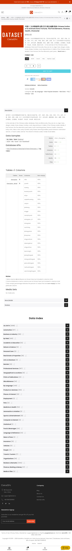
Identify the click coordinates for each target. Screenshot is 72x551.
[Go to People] (13, 449)
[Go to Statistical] (15, 424)
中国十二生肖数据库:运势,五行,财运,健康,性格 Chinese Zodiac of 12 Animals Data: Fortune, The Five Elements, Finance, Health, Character (47, 28)
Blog (38, 490)
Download (26, 141)
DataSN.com (28, 538)
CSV (20, 141)
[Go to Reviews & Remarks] (24, 462)
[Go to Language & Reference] (25, 432)
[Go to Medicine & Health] (22, 407)
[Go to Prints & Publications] (23, 377)
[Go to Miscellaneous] (19, 381)
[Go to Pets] (11, 402)
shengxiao (14, 179)
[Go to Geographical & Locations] (26, 372)
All (33, 91)
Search (39, 543)
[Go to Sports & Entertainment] (25, 415)
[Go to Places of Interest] (21, 394)
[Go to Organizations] (19, 458)
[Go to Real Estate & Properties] (25, 355)
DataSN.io (21, 538)
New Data (63, 91)
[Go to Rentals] (14, 364)
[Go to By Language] (19, 385)
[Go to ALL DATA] (17, 325)
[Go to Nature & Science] (20, 347)
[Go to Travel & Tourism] (20, 454)
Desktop (20, 139)
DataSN (32, 89)
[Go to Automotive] (17, 329)
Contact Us (40, 497)
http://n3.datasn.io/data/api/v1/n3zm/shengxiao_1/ (23, 149)
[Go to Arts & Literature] (20, 359)
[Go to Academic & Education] (25, 342)
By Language (39, 91)
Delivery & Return (30, 85)
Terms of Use (5, 533)
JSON (8, 141)
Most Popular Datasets (51, 91)
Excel (16, 141)
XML (12, 141)
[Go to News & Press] (17, 437)
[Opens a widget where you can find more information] (65, 548)
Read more (61, 51)
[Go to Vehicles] (14, 445)
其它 (8, 17)
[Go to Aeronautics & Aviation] (24, 411)
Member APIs (41, 500)
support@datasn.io (37, 6)
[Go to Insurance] (15, 441)
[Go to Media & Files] (17, 471)
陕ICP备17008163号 (40, 540)
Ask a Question (42, 85)
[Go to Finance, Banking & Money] (27, 467)
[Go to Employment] (16, 398)
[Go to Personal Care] (18, 351)
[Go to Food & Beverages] (21, 428)
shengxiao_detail (12, 183)
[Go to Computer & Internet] (23, 419)
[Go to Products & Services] (23, 389)
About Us (39, 493)
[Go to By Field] (15, 338)
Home (3, 17)
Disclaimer (23, 533)
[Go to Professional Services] (24, 368)
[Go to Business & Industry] (23, 334)
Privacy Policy (15, 533)
